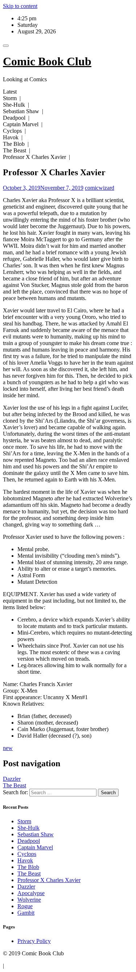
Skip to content (20, 6)
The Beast (14, 785)
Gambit (25, 913)
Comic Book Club (47, 61)
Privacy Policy (34, 941)
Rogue (25, 906)
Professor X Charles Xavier (49, 880)
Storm (24, 821)
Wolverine (29, 900)
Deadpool (28, 841)
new (8, 748)
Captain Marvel (35, 847)
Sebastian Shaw (35, 834)
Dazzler (12, 779)
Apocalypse (31, 893)
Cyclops (26, 854)
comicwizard (99, 188)
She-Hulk (28, 828)
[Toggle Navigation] (6, 46)
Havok (25, 860)
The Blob (28, 867)
